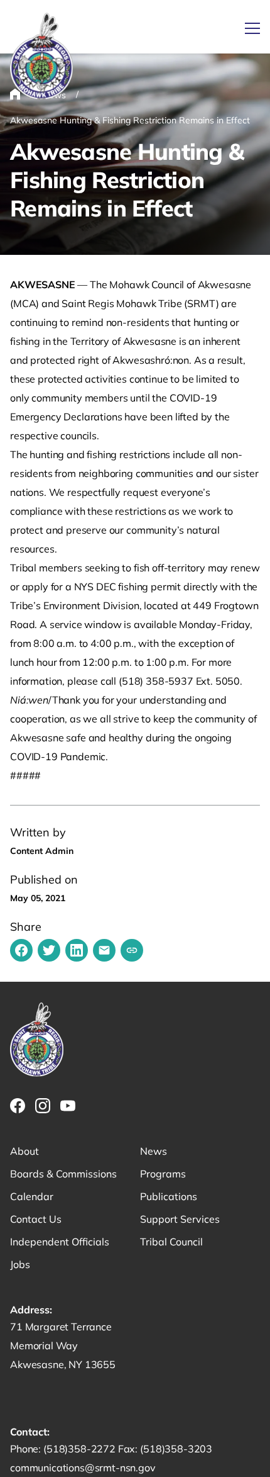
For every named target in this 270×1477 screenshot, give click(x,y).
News (153, 1151)
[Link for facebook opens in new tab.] (17, 1105)
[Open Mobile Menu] (252, 28)
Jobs (20, 1264)
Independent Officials (59, 1241)
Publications (168, 1196)
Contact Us (36, 1219)
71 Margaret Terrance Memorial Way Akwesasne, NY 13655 (63, 1345)
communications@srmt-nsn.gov (83, 1467)
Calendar (31, 1196)
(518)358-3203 (176, 1448)
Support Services (180, 1219)
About (24, 1151)
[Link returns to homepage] (41, 57)
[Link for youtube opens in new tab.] (67, 1105)
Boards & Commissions (63, 1173)
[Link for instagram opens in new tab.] (42, 1105)
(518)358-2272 (80, 1448)
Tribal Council (171, 1241)
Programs (163, 1173)
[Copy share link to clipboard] (132, 950)
